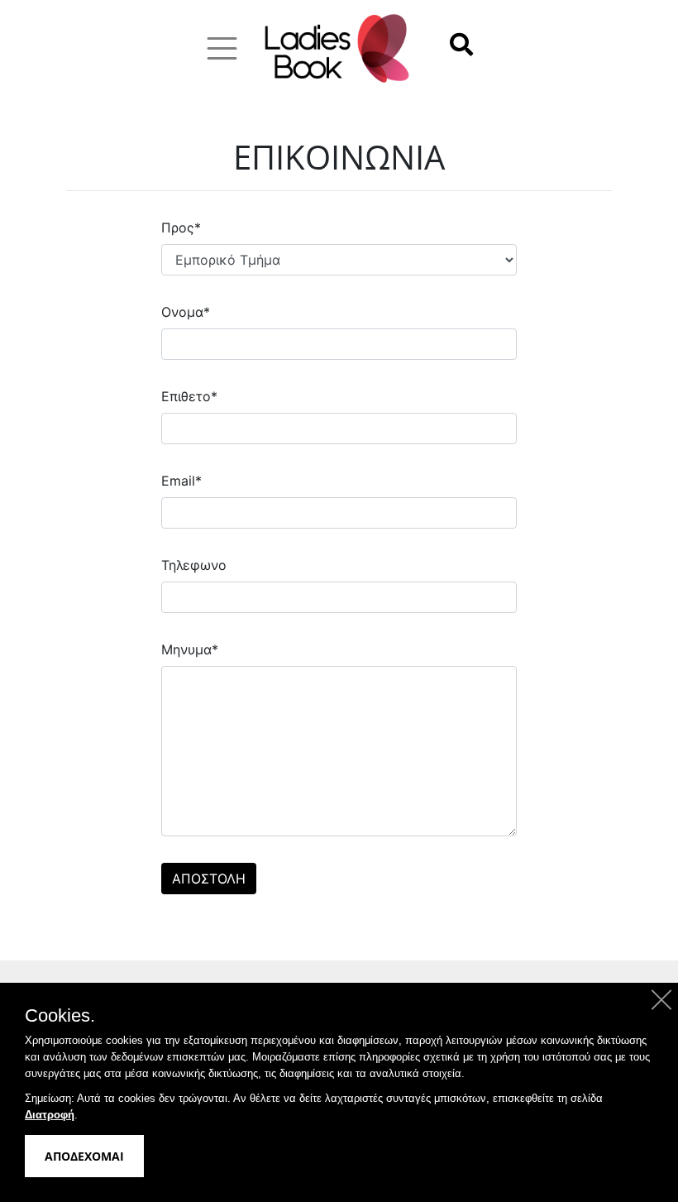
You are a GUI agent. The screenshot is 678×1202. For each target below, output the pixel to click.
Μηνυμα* (189, 649)
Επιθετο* (189, 396)
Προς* (181, 227)
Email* (181, 480)
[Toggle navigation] (222, 48)
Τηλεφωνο (194, 565)
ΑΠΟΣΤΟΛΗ (209, 878)
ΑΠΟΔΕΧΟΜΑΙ (84, 1156)
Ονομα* (185, 312)
